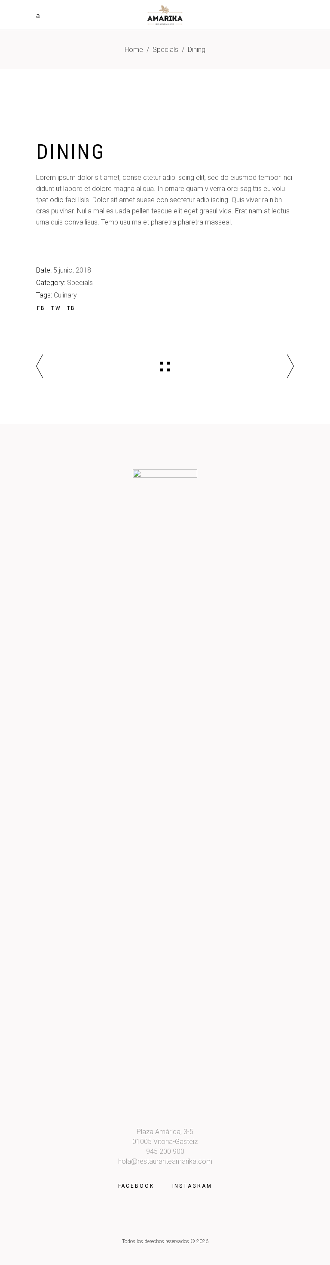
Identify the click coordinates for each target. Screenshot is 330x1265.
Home (134, 50)
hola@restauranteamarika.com (165, 1161)
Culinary (65, 295)
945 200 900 (165, 1151)
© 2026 (199, 1241)
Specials (165, 50)
